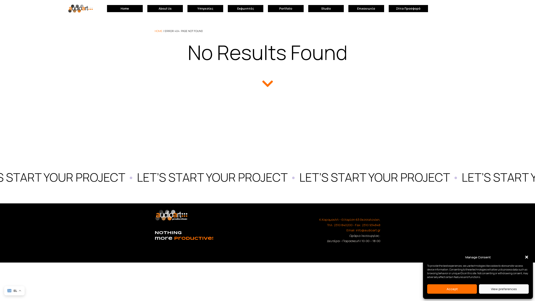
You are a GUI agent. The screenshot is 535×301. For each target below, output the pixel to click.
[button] (527, 257)
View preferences (504, 289)
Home (125, 8)
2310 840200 (343, 225)
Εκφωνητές (245, 8)
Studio (326, 8)
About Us (165, 8)
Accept (452, 289)
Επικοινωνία (366, 8)
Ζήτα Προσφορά (408, 8)
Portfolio (285, 8)
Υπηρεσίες (205, 8)
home (158, 31)
